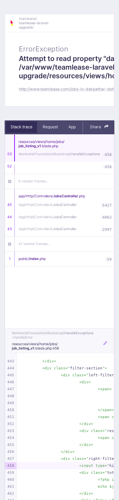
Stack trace (21, 126)
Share (96, 126)
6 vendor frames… (34, 181)
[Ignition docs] (14, 23)
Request (50, 126)
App (72, 126)
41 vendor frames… (34, 244)
